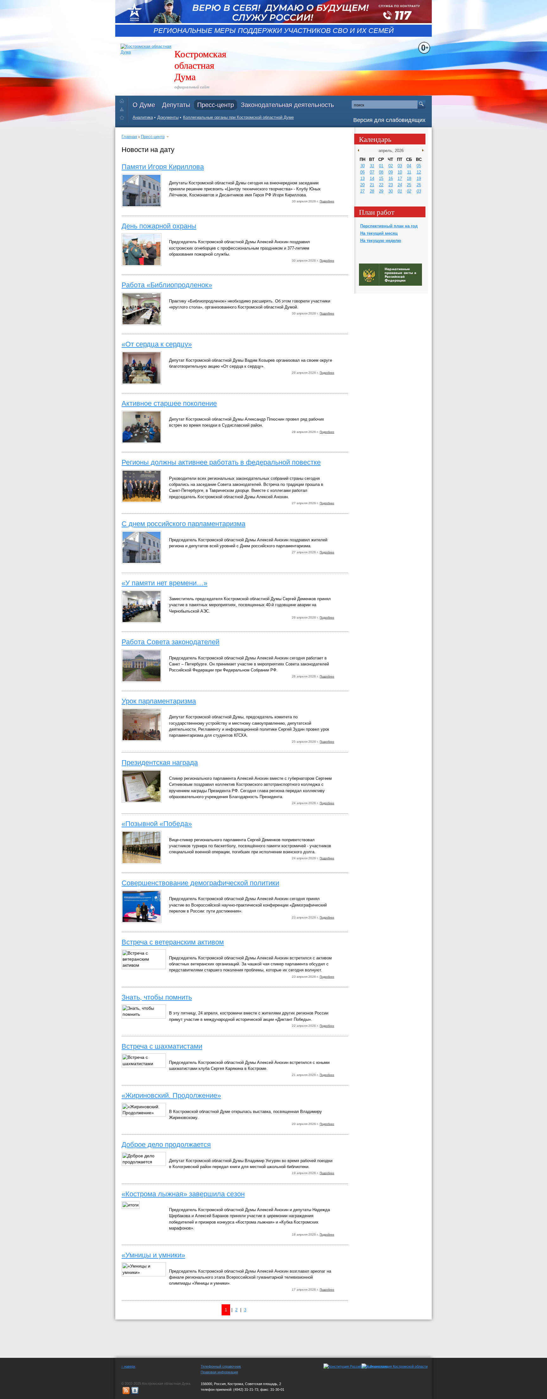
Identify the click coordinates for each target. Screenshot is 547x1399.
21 (372, 184)
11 (409, 172)
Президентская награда (160, 762)
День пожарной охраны (159, 226)
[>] (421, 150)
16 (390, 178)
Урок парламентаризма (159, 701)
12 (419, 172)
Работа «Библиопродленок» (167, 285)
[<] (359, 150)
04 (409, 165)
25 (409, 184)
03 (400, 165)
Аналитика (143, 117)
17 (400, 178)
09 (390, 172)
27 (362, 191)
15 (381, 178)
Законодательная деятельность (287, 104)
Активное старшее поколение (169, 403)
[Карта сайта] (123, 109)
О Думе (144, 104)
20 (362, 184)
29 (381, 191)
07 (372, 172)
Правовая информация (219, 1372)
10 (400, 172)
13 (362, 178)
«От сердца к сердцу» (157, 344)
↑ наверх (128, 1366)
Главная (129, 136)
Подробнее (327, 201)
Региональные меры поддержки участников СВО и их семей (274, 31)
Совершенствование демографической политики (200, 883)
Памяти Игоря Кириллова (163, 167)
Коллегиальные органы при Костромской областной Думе (238, 117)
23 (390, 184)
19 (419, 178)
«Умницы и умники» (153, 1255)
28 (372, 191)
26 (419, 184)
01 (381, 165)
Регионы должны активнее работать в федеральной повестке (221, 462)
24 (400, 184)
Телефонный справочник (221, 1366)
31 (372, 165)
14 (372, 178)
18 (409, 178)
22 (381, 184)
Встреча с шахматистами (162, 1046)
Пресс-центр (215, 104)
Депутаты (176, 104)
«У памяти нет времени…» (164, 583)
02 (390, 165)
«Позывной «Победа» (157, 824)
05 (419, 165)
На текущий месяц (379, 233)
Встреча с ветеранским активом (173, 942)
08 (381, 172)
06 (362, 172)
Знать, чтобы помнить (157, 997)
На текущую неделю (380, 240)
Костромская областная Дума (200, 65)
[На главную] (123, 100)
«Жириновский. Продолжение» (171, 1095)
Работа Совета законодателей (170, 642)
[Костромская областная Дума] (123, 119)
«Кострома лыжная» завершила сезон (183, 1194)
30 (362, 165)
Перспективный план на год (389, 226)
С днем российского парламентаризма (183, 524)
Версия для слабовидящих (389, 120)
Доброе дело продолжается (166, 1144)
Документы (168, 117)
